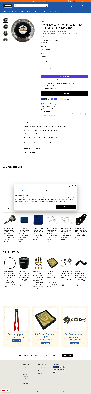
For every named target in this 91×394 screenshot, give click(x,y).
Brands (21, 11)
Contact (36, 11)
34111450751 (59, 33)
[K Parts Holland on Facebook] (41, 374)
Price (42, 54)
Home (5, 11)
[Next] (6, 42)
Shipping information (31, 148)
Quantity (44, 61)
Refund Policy (46, 391)
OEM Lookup (47, 11)
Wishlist (57, 11)
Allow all (66, 206)
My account (26, 383)
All (17, 251)
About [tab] (66, 190)
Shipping (50, 68)
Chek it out (16, 340)
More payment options (64, 80)
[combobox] (31, 5)
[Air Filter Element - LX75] (45, 319)
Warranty (26, 372)
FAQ (24, 369)
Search (25, 367)
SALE (28, 11)
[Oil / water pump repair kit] (74, 319)
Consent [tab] (24, 190)
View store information (50, 88)
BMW (46, 31)
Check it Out (45, 343)
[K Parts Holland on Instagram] (39, 374)
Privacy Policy (63, 391)
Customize (44, 206)
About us (25, 376)
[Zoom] (23, 30)
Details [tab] (45, 190)
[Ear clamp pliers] (16, 319)
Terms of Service (55, 391)
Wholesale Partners (29, 381)
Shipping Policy (37, 391)
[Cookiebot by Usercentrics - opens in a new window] (69, 186)
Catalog (12, 11)
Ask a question (29, 152)
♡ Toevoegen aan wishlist (10, 193)
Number (43, 46)
